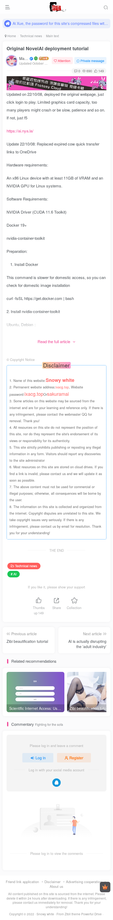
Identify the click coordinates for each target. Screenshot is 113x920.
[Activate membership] (105, 887)
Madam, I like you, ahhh (24, 58)
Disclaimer (52, 881)
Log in (40, 757)
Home (11, 36)
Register (76, 757)
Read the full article (54, 341)
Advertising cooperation (84, 881)
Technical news (31, 36)
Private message (92, 60)
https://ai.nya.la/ (20, 130)
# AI (13, 574)
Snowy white (45, 914)
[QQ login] (56, 782)
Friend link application (22, 881)
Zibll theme (73, 914)
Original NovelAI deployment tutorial (48, 48)
